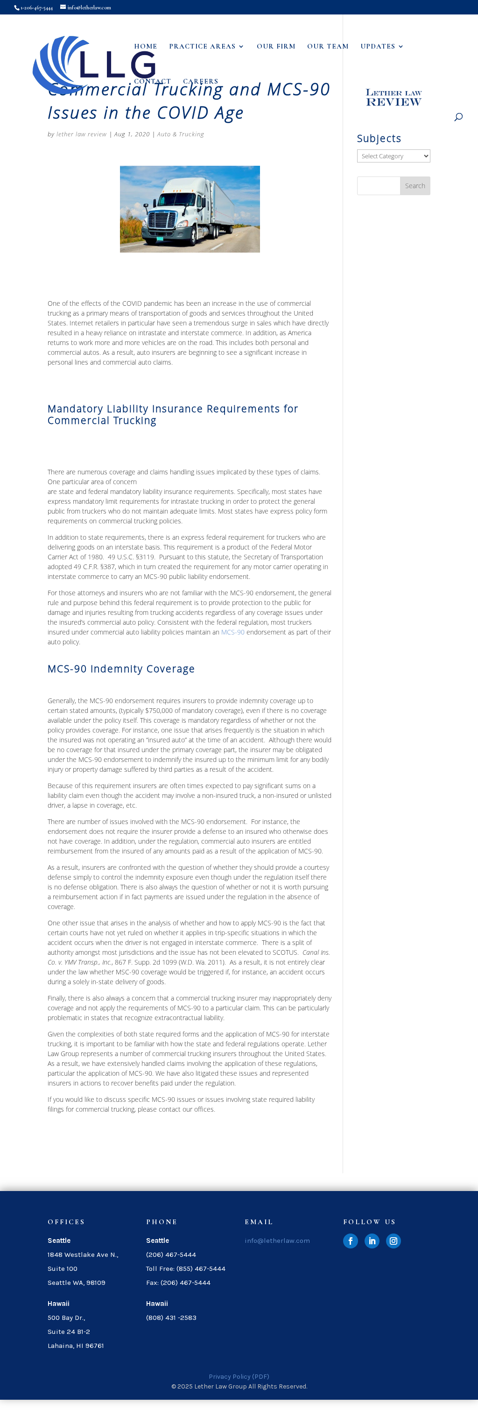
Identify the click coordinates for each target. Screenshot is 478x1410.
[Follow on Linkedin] (372, 1241)
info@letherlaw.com (277, 1240)
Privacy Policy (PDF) (239, 1377)
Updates (377, 46)
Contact (152, 81)
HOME (145, 46)
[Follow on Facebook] (350, 1241)
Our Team (328, 46)
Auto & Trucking (180, 134)
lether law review (81, 134)
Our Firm (276, 46)
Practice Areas (202, 46)
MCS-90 (233, 631)
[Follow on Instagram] (393, 1241)
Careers (200, 81)
